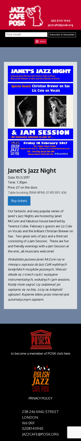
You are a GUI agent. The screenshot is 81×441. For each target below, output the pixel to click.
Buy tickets (19, 201)
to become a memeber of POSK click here (40, 353)
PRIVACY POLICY (40, 398)
